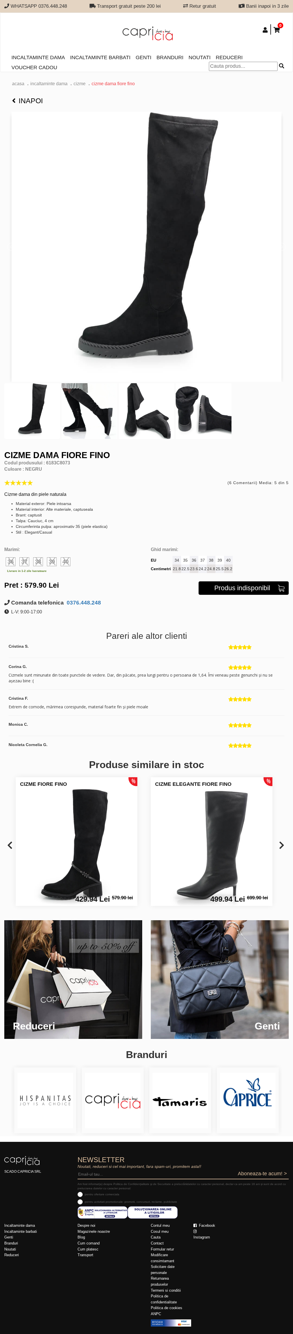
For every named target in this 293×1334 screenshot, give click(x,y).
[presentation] (10, 846)
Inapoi (31, 101)
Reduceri (229, 57)
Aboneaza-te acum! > (262, 1173)
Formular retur (162, 1249)
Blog (81, 1237)
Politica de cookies (166, 1308)
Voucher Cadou (34, 67)
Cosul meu (160, 1231)
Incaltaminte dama (38, 57)
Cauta (156, 1237)
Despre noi (86, 1225)
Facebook (206, 1225)
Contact (157, 1243)
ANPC (156, 1314)
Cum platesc (88, 1249)
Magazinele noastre (94, 1231)
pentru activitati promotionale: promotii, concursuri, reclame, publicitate (131, 1201)
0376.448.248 (83, 603)
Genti (143, 57)
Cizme (80, 83)
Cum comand (89, 1243)
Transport (85, 1255)
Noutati (200, 57)
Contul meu (160, 1225)
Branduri (170, 57)
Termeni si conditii (166, 1290)
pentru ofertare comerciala (102, 1194)
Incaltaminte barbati (100, 57)
